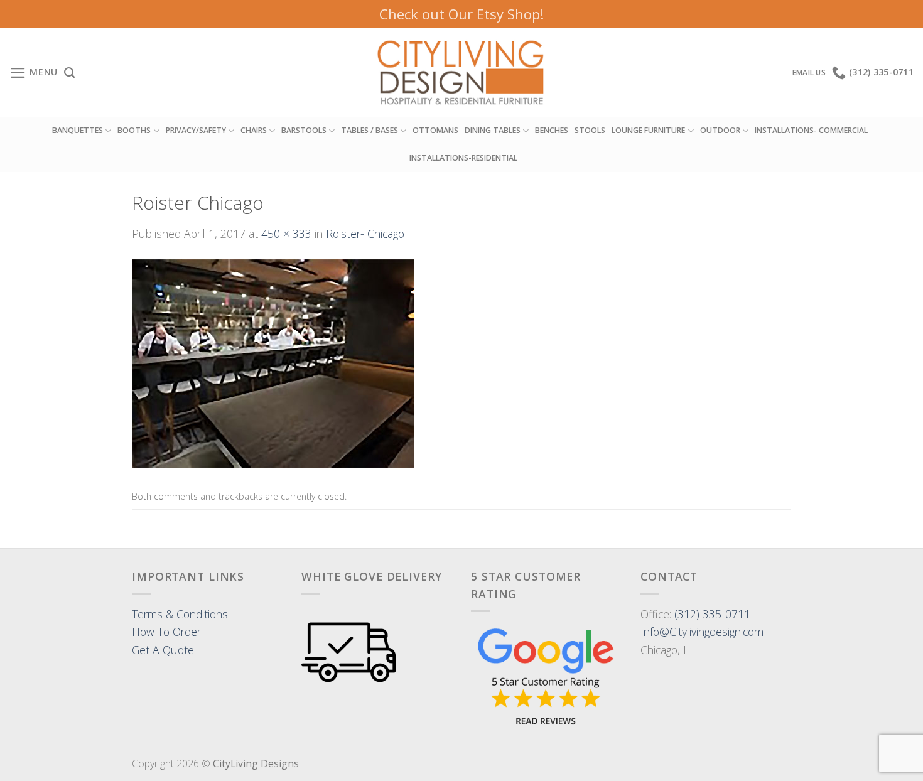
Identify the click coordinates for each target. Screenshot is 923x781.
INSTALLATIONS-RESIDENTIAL (463, 158)
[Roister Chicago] (273, 362)
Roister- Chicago (365, 233)
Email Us (809, 72)
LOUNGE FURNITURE (648, 130)
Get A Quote (163, 649)
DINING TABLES (493, 130)
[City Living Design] (461, 73)
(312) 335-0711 (712, 614)
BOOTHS (134, 130)
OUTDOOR (720, 130)
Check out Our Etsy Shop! (461, 13)
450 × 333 (286, 233)
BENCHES (551, 130)
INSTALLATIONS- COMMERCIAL (811, 130)
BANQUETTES (77, 130)
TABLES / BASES (369, 130)
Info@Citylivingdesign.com (702, 631)
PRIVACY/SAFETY (196, 130)
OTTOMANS (435, 130)
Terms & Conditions (180, 614)
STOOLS (590, 130)
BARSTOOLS (304, 130)
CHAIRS (253, 130)
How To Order (166, 631)
